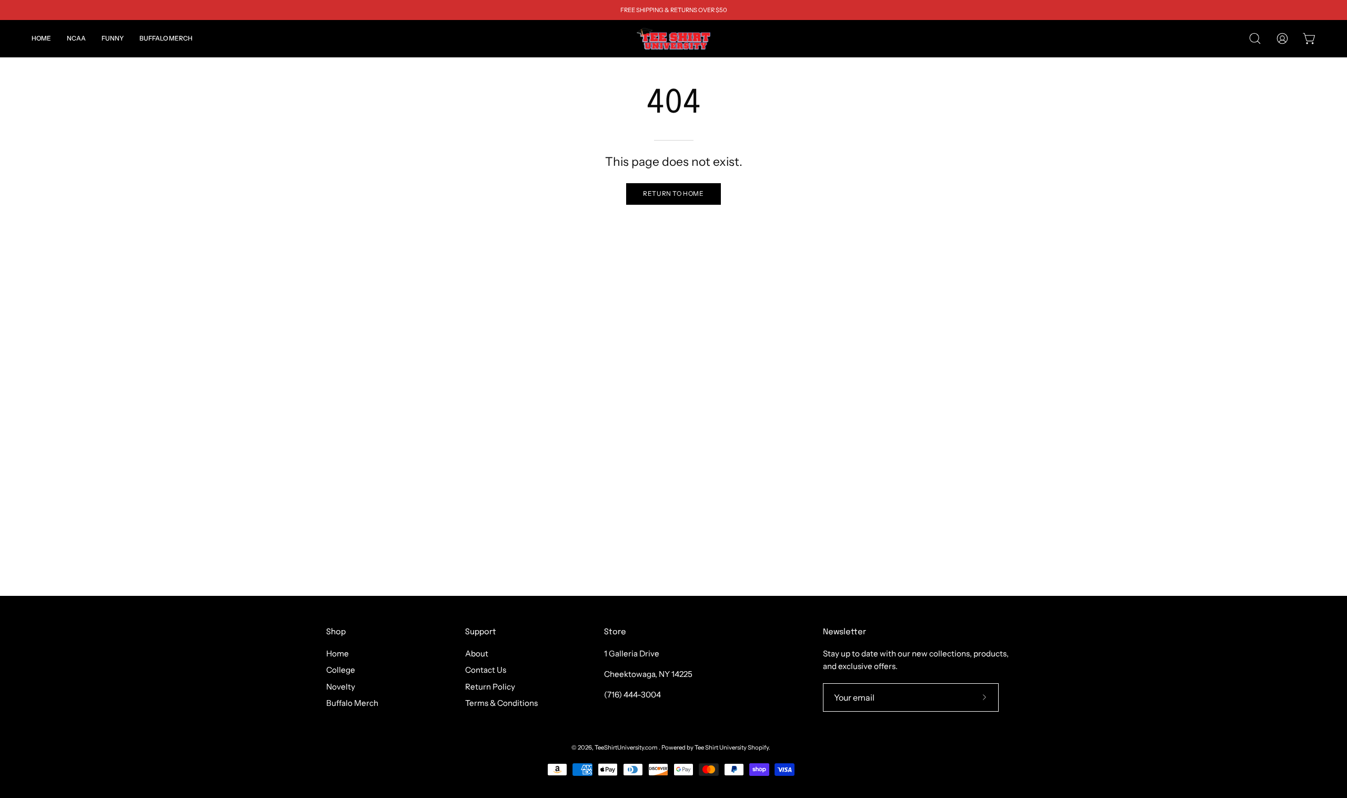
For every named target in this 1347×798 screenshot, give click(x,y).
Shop (336, 632)
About (476, 654)
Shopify (758, 747)
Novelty (340, 687)
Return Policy (490, 687)
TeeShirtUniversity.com (627, 747)
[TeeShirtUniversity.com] (673, 38)
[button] (76, 38)
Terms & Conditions (501, 703)
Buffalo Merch (352, 703)
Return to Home (673, 193)
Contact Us (485, 670)
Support (480, 632)
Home (337, 654)
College (340, 670)
